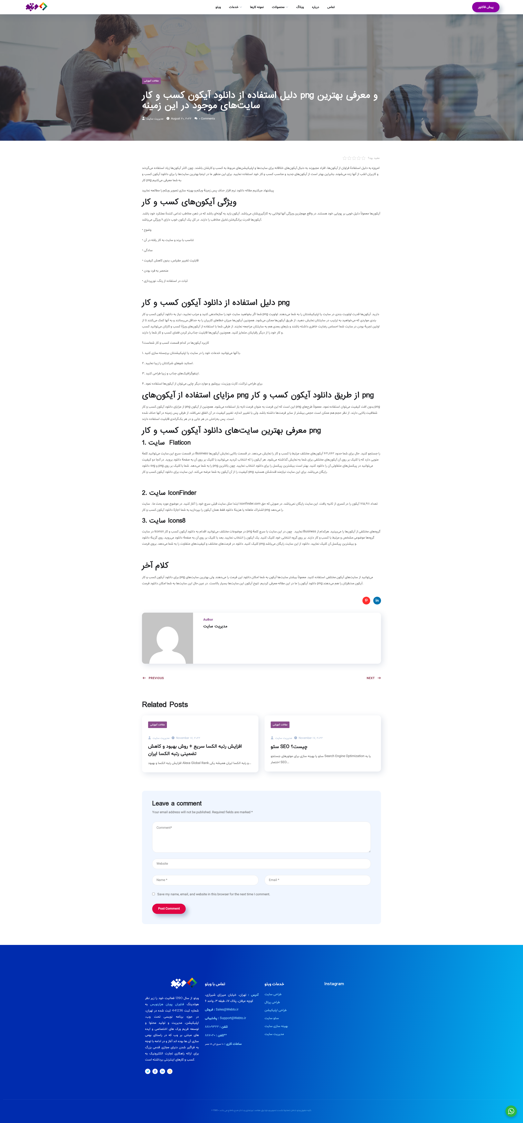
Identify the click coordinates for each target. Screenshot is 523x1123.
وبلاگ (300, 7)
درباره (315, 7)
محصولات (278, 7)
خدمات (233, 7)
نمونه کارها (257, 7)
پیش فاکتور (486, 7)
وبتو (218, 7)
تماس (331, 7)
